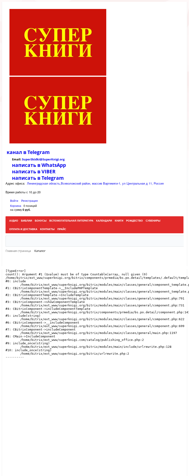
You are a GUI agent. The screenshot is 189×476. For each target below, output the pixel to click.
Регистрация (29, 200)
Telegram (38, 152)
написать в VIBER (34, 171)
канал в (16, 152)
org (62, 159)
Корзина (15, 206)
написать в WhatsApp (39, 165)
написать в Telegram (38, 178)
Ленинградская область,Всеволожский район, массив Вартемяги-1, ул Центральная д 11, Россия (95, 183)
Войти (14, 200)
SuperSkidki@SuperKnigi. (41, 159)
